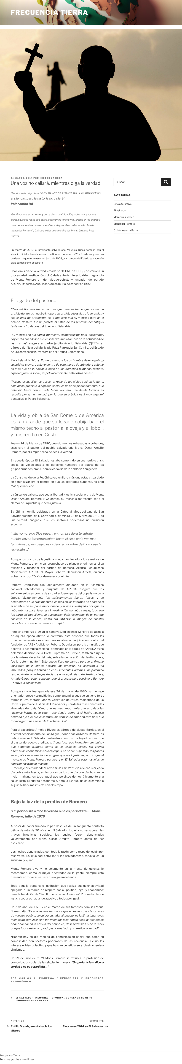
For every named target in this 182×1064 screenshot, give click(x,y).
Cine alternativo (123, 203)
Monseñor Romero (79, 998)
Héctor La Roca (51, 178)
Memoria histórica (49, 998)
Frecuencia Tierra (49, 12)
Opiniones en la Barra (32, 1000)
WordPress (28, 1059)
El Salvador (25, 998)
